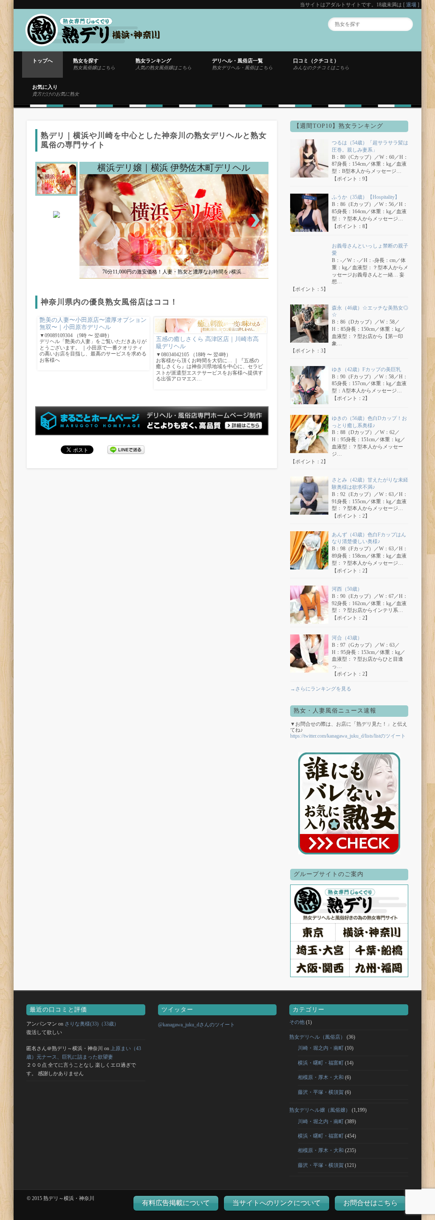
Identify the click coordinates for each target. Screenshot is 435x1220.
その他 (297, 1022)
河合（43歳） (347, 638)
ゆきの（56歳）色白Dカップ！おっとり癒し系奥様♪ (369, 421)
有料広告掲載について (176, 1202)
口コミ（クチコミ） (321, 64)
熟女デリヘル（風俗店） (317, 1037)
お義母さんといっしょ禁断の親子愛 (370, 249)
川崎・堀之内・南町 (321, 1048)
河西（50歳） (347, 589)
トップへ (42, 61)
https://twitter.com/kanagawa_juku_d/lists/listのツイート (348, 736)
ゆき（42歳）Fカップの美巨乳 (366, 369)
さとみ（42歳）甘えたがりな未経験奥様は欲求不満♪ (370, 483)
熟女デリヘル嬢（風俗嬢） (319, 1110)
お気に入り (55, 90)
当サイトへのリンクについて (276, 1202)
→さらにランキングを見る (320, 689)
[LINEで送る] (126, 449)
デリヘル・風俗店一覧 (242, 64)
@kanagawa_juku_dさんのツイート (196, 1025)
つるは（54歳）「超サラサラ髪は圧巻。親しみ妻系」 (370, 146)
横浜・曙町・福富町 (321, 1063)
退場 (411, 5)
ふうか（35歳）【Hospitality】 (366, 197)
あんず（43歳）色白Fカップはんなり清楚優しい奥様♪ (369, 538)
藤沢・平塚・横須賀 (321, 1092)
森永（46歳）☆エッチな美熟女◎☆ (370, 311)
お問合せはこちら (370, 1202)
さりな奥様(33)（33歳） (92, 1024)
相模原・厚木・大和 (321, 1077)
